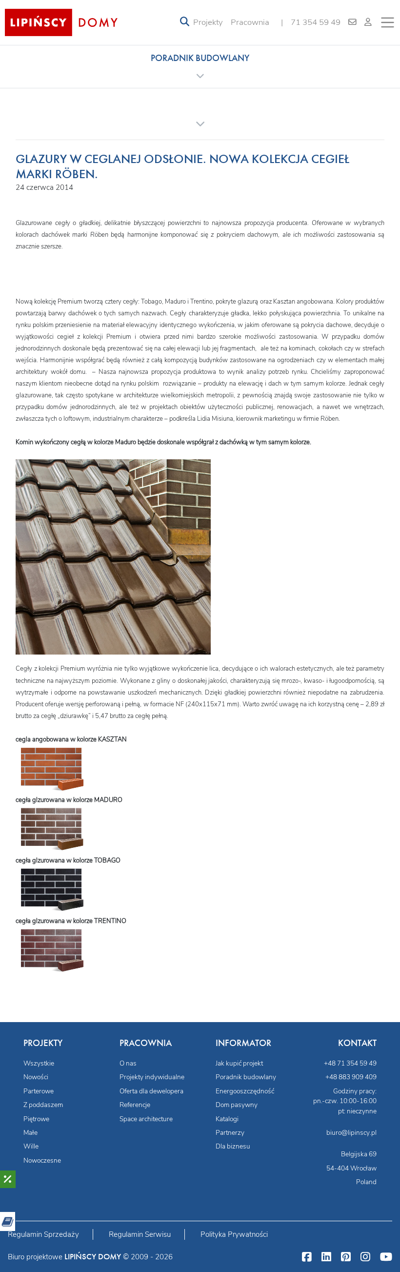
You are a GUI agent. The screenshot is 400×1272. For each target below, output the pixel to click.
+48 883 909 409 (351, 1077)
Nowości (35, 1077)
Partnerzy (230, 1132)
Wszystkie (38, 1063)
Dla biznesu (233, 1146)
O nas (128, 1063)
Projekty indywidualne (152, 1077)
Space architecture (146, 1119)
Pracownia (250, 22)
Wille (31, 1146)
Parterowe (38, 1091)
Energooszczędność (245, 1091)
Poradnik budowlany (246, 1077)
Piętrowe (36, 1119)
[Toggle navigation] (184, 22)
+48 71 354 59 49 (350, 1063)
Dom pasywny (237, 1104)
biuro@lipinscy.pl (351, 1132)
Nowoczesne (42, 1160)
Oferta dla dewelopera (151, 1091)
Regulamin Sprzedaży (43, 1234)
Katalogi (227, 1119)
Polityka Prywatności (234, 1234)
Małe (30, 1132)
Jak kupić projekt (239, 1063)
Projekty (208, 22)
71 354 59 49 (315, 22)
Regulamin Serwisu (140, 1234)
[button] (200, 66)
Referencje (135, 1104)
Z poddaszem (43, 1104)
